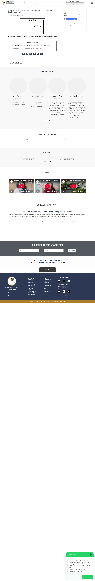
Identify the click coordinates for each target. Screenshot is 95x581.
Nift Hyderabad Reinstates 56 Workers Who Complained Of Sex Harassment (31, 45)
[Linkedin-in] (59, 291)
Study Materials (47, 285)
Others (45, 289)
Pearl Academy (31, 284)
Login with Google (71, 19)
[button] (20, 3)
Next (86, 101)
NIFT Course (31, 278)
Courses (26, 3)
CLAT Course (31, 288)
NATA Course (31, 281)
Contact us (46, 282)
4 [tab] (48, 120)
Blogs (45, 278)
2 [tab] (46, 120)
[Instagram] (64, 281)
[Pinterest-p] (64, 291)
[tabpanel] (18, 92)
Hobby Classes (31, 294)
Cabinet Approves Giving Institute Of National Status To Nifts (27, 48)
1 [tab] (45, 120)
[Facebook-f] (68, 281)
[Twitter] (68, 291)
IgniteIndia (72, 23)
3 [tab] (47, 120)
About (19, 3)
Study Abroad (51, 3)
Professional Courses (33, 292)
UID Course (30, 282)
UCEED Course (31, 285)
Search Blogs (47, 291)
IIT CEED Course (31, 287)
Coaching (34, 3)
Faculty (45, 287)
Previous (8, 101)
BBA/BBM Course (32, 289)
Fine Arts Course (32, 291)
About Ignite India (48, 279)
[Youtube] (59, 281)
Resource (41, 3)
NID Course (30, 279)
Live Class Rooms (48, 281)
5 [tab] (49, 120)
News (45, 288)
